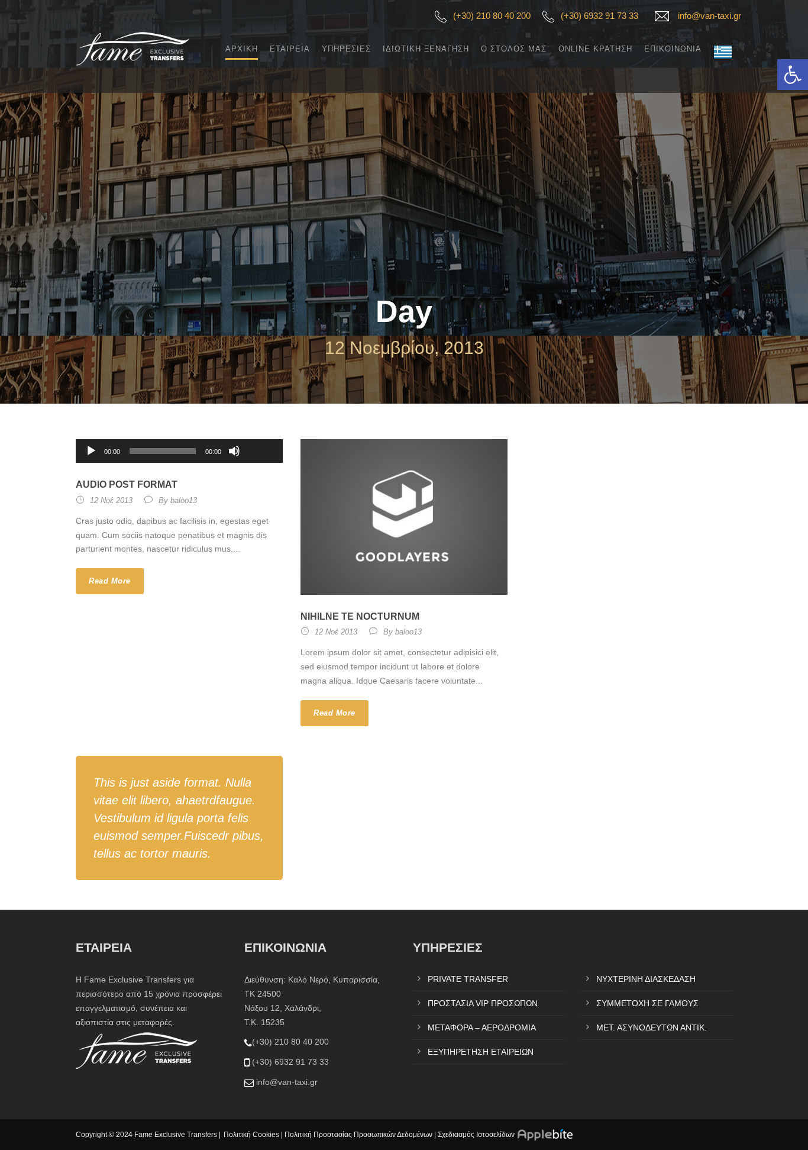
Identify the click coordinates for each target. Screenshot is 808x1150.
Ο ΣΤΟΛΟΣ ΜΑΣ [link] (514, 48)
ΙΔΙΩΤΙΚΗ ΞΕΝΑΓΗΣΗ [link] (426, 48)
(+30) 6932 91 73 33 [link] (599, 16)
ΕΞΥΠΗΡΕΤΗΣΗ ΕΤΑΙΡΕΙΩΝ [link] (481, 1051)
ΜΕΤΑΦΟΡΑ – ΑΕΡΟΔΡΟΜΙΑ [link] (482, 1027)
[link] (792, 74)
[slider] (260, 431)
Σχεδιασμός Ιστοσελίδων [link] (476, 1134)
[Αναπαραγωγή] (91, 451)
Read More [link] (110, 580)
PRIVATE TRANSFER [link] (468, 979)
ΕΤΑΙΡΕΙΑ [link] (290, 48)
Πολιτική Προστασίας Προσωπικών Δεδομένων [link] (358, 1134)
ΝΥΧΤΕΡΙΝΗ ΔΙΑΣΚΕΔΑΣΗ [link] (646, 979)
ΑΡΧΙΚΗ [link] (241, 48)
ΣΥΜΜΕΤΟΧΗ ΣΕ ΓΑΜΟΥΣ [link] (647, 1003)
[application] (179, 451)
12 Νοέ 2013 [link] (111, 500)
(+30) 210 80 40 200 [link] (492, 16)
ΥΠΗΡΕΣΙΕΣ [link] (346, 48)
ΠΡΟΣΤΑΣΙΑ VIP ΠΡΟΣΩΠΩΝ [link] (483, 1003)
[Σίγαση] (234, 451)
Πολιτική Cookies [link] (251, 1134)
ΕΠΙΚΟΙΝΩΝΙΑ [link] (673, 48)
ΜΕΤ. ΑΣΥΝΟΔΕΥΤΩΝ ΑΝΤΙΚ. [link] (651, 1027)
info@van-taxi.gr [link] (709, 16)
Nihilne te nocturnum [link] (359, 616)
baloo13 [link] (183, 500)
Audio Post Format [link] (126, 484)
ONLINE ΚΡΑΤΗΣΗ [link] (595, 48)
